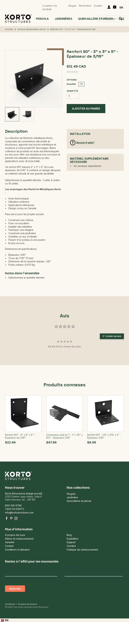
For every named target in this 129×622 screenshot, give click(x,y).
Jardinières (63, 18)
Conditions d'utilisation (17, 549)
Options (72, 80)
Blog (69, 535)
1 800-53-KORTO (14, 509)
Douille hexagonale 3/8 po (31, 29)
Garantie (9, 542)
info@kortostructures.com (19, 512)
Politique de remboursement (82, 549)
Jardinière (72, 497)
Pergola (42, 18)
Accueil (9, 29)
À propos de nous (15, 535)
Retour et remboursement (19, 538)
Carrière (71, 546)
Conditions (10, 604)
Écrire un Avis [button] (113, 336)
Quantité (71, 84)
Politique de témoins (27, 604)
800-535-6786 (13, 505)
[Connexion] (109, 7)
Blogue (72, 5)
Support (71, 542)
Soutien (98, 5)
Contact (9, 546)
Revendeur (85, 5)
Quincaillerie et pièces (95, 18)
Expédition (72, 538)
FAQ (121, 18)
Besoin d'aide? (85, 142)
